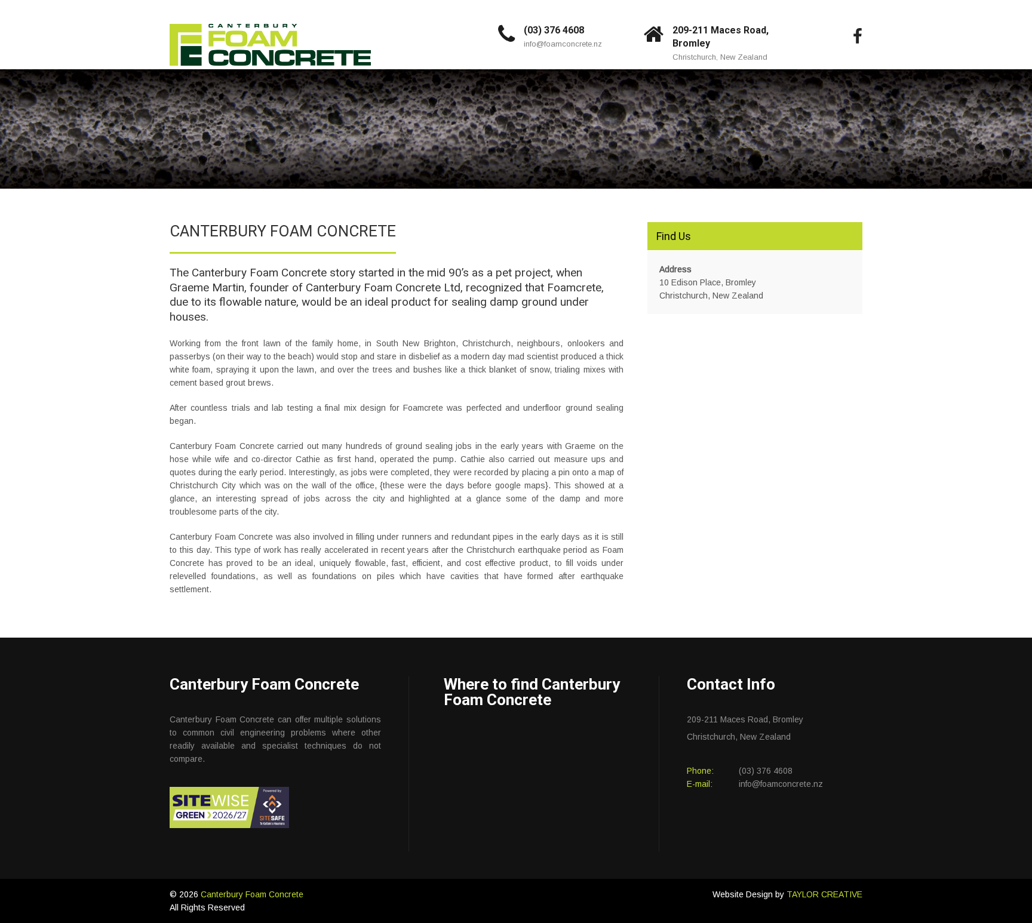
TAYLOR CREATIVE (824, 894)
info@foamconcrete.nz (563, 43)
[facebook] (857, 37)
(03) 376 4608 (554, 30)
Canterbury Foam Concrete (252, 894)
